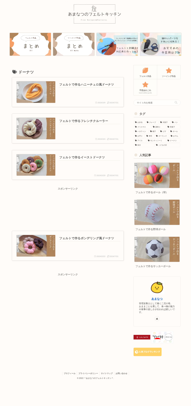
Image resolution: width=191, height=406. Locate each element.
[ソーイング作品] (74, 44)
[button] (176, 102)
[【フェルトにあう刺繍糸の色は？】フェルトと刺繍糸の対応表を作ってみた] (117, 44)
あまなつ (157, 298)
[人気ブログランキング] (147, 351)
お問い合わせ (121, 373)
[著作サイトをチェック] (157, 318)
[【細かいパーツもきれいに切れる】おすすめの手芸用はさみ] (160, 44)
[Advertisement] (68, 205)
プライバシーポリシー (88, 373)
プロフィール (70, 373)
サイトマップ (107, 373)
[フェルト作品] (30, 44)
